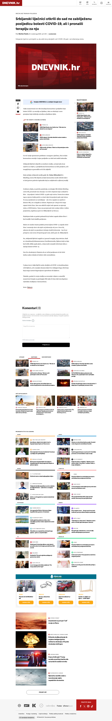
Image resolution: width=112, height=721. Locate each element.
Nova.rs (29, 287)
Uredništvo (21, 713)
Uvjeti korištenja (43, 713)
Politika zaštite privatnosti (56, 713)
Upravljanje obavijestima (27, 717)
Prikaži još (42, 692)
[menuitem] (101, 3)
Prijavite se (46, 345)
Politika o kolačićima (70, 713)
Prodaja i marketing (31, 713)
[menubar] (101, 3)
